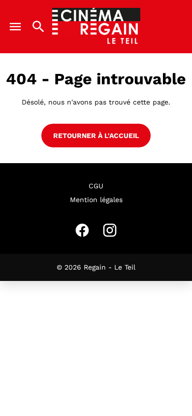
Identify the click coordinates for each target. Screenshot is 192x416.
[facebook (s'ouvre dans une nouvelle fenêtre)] (82, 230)
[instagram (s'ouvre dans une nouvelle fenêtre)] (110, 230)
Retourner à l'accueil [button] (96, 135)
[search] (38, 27)
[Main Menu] (15, 26)
